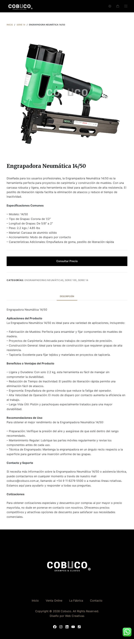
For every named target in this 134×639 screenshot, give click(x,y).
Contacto (96, 600)
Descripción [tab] (67, 296)
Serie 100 (71, 280)
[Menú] (125, 6)
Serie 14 (83, 280)
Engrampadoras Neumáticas (44, 280)
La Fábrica (76, 600)
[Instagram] (61, 627)
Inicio (35, 600)
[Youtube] (73, 627)
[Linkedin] (67, 627)
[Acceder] (110, 6)
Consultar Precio (67, 261)
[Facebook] (55, 627)
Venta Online (54, 600)
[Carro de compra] (117, 6)
